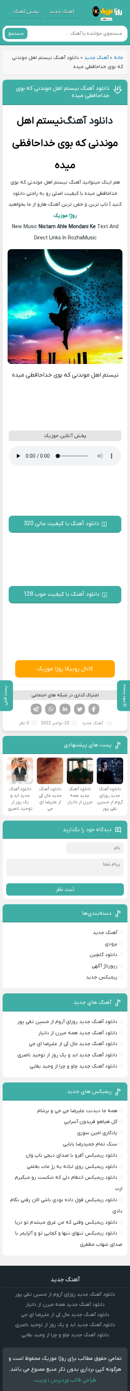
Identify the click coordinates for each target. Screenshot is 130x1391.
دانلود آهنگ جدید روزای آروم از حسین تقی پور (67, 1021)
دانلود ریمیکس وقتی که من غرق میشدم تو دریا (66, 1222)
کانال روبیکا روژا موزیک (65, 669)
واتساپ (50, 709)
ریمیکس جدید (101, 977)
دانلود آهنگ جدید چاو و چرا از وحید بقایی (73, 1066)
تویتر (79, 709)
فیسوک (93, 709)
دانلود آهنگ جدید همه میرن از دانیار (77, 1033)
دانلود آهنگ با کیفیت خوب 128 (61, 594)
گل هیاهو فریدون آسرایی (90, 1121)
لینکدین (65, 709)
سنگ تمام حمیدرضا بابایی (90, 1144)
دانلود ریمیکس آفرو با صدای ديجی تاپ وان (71, 1155)
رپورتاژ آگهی (104, 966)
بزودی (111, 943)
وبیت (40, 1380)
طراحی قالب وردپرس (73, 1380)
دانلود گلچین (103, 954)
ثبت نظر (65, 889)
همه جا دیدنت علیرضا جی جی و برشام (77, 1110)
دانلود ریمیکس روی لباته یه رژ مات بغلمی (72, 1166)
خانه (118, 57)
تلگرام (36, 709)
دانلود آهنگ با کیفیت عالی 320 (61, 523)
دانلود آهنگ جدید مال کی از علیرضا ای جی (73, 1043)
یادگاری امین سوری (97, 1133)
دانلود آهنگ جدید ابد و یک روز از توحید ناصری (67, 1055)
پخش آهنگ (26, 11)
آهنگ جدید (61, 11)
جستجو (16, 33)
